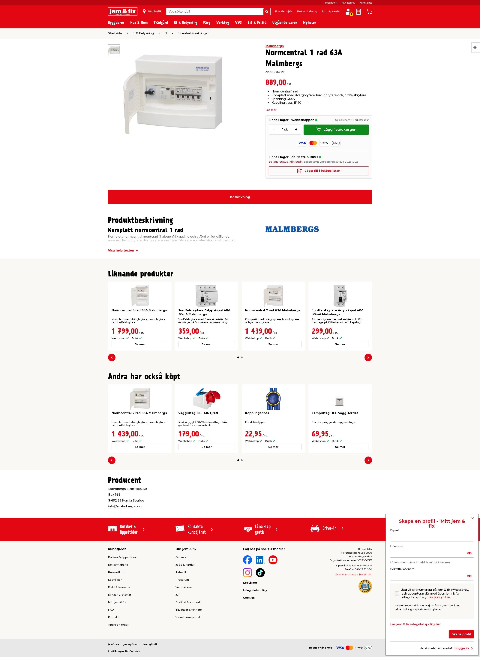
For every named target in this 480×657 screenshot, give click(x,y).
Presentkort (331, 3)
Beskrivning (240, 197)
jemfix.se (113, 644)
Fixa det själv (283, 11)
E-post (394, 530)
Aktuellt (181, 572)
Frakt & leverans (119, 587)
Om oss (181, 557)
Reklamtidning (307, 11)
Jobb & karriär (331, 11)
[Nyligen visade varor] (475, 47)
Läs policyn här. (439, 597)
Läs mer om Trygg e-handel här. (353, 574)
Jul (177, 594)
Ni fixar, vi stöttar (119, 594)
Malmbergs (275, 46)
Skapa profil (461, 634)
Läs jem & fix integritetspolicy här (415, 624)
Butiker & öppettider (122, 557)
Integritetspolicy (255, 590)
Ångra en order (118, 624)
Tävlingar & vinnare (189, 609)
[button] (238, 357)
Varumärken (184, 587)
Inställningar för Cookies (124, 651)
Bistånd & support (188, 602)
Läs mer (271, 110)
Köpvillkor (115, 579)
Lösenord (396, 546)
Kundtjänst (366, 3)
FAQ (111, 609)
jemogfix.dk (150, 644)
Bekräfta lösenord (402, 569)
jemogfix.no (131, 644)
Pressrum (182, 579)
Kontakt (113, 617)
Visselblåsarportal (188, 617)
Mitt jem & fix (117, 602)
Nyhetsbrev (348, 3)
